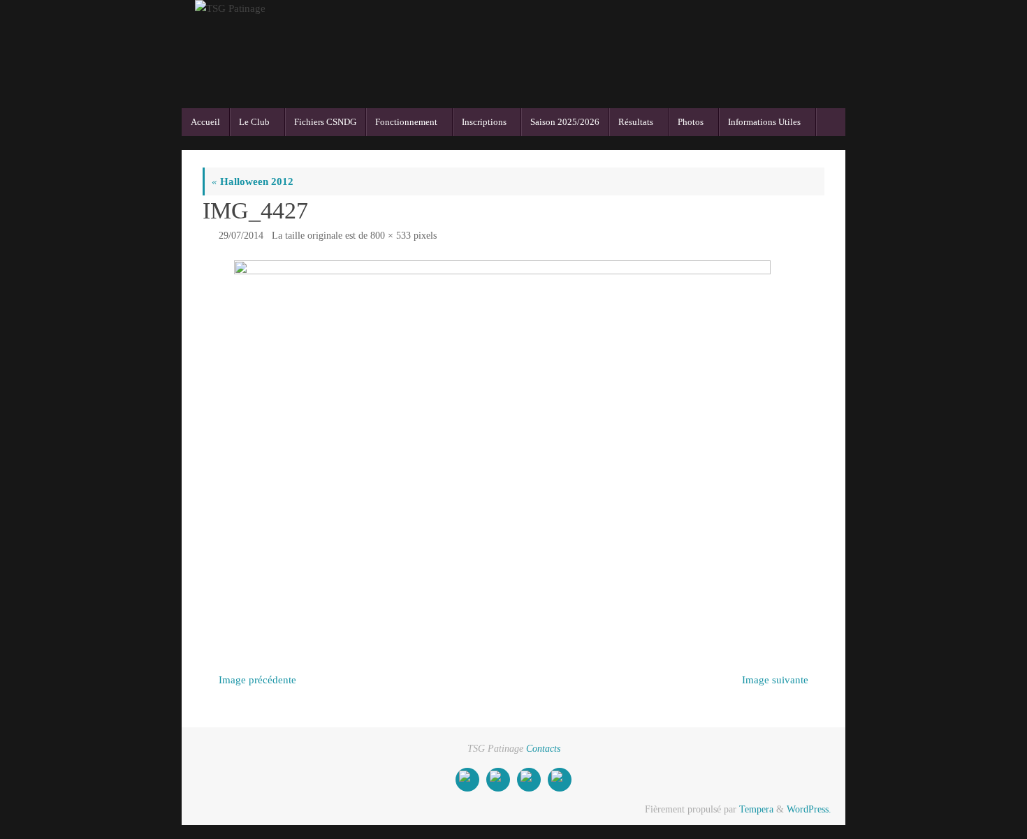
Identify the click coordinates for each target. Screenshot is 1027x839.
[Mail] (498, 780)
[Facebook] (467, 780)
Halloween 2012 (252, 181)
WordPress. (809, 809)
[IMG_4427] (513, 446)
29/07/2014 (241, 235)
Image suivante (775, 679)
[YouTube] (529, 780)
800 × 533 (390, 235)
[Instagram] (559, 780)
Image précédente (257, 679)
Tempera (756, 809)
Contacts (543, 748)
